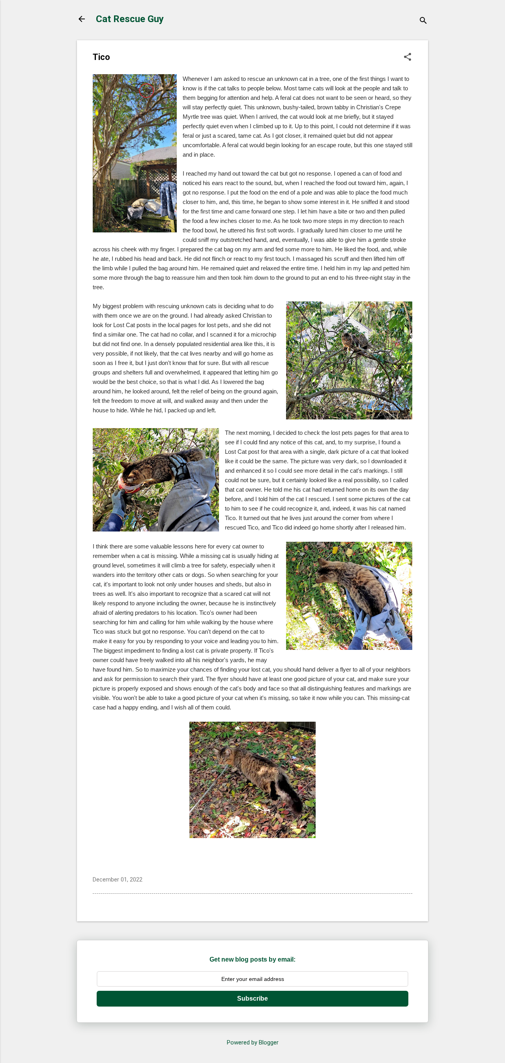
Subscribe (252, 998)
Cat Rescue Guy (130, 18)
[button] (407, 57)
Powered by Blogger (253, 1042)
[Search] (423, 21)
